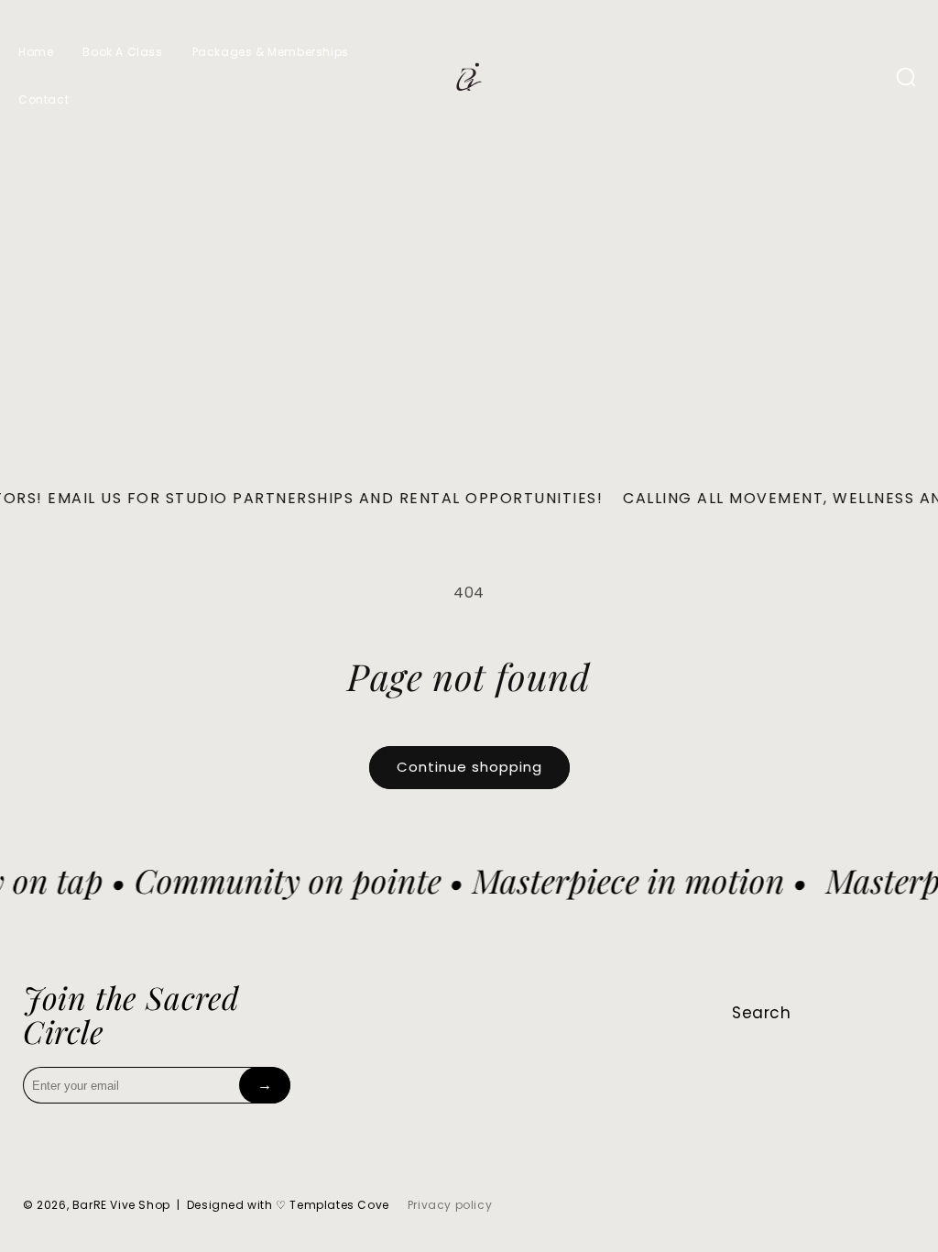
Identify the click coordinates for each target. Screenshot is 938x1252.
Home (35, 52)
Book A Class (122, 52)
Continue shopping (469, 766)
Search (761, 1013)
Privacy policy (450, 1205)
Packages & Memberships (270, 52)
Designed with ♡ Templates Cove (288, 1205)
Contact (43, 99)
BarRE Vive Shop (121, 1205)
